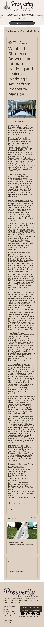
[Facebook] (23, 613)
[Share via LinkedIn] (19, 503)
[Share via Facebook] (9, 503)
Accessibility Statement (7, 621)
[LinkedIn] (38, 613)
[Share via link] (24, 503)
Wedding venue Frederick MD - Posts (22, 31)
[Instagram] (28, 613)
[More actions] (34, 43)
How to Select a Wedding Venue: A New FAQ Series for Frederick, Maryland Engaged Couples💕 (21, 543)
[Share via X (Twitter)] (14, 503)
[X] (33, 613)
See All (33, 518)
